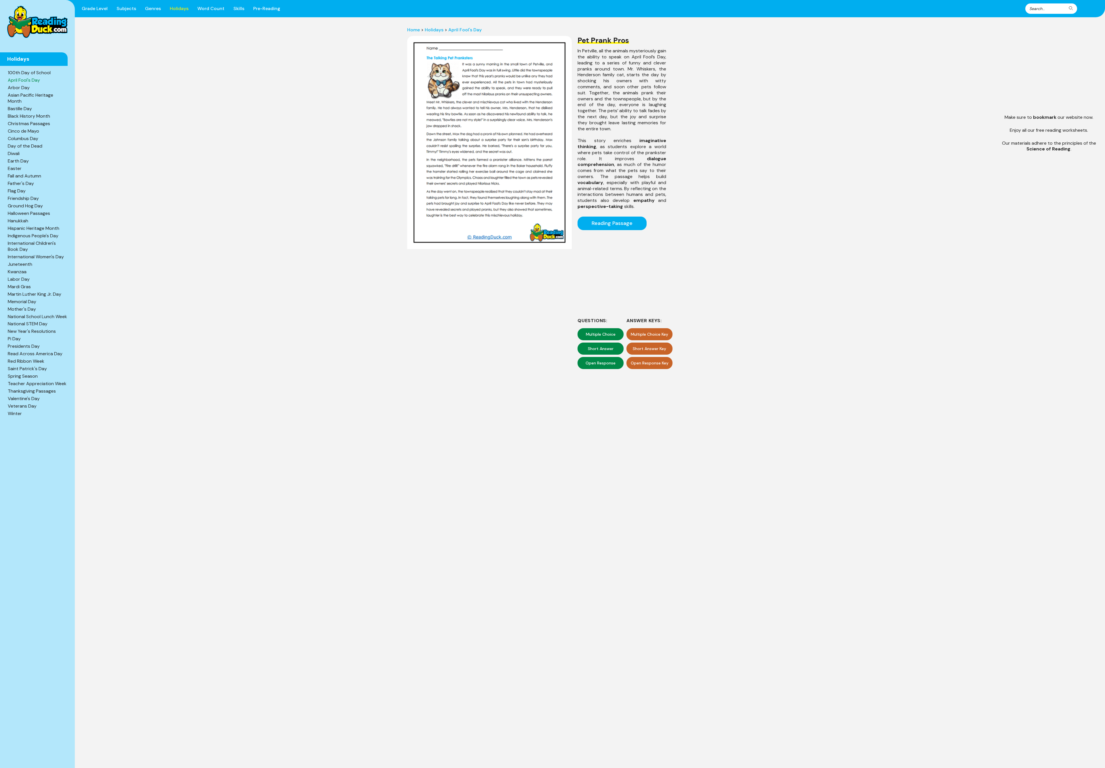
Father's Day (21, 183)
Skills (238, 8)
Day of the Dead (25, 146)
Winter (15, 413)
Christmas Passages (29, 124)
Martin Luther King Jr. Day (34, 294)
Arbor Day (19, 88)
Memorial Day (22, 302)
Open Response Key (649, 363)
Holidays (179, 8)
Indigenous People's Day (33, 236)
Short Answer (601, 348)
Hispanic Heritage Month (33, 228)
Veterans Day (22, 406)
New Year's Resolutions (32, 331)
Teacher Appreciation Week (37, 384)
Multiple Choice (601, 334)
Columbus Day (23, 138)
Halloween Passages (29, 213)
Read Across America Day (35, 354)
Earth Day (18, 161)
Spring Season (23, 376)
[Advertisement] (622, 273)
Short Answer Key (649, 348)
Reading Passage (612, 223)
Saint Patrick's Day (27, 369)
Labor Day (19, 279)
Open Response (601, 363)
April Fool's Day (24, 80)
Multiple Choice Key (649, 334)
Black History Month (29, 116)
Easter (15, 168)
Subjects (126, 8)
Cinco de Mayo (23, 131)
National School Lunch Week (37, 317)
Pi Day (14, 339)
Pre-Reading (266, 8)
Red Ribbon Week (26, 361)
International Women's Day (36, 257)
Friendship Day (23, 198)
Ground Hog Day (25, 206)
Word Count (210, 8)
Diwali (14, 153)
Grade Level (95, 8)
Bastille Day (20, 109)
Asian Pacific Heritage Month (30, 98)
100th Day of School (29, 73)
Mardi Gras (19, 287)
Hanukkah (18, 221)
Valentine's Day (24, 399)
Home (413, 30)
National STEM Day (27, 324)
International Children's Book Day (32, 246)
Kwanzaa (17, 272)
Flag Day (17, 191)
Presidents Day (24, 346)
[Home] (37, 22)
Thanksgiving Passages (32, 391)
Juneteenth (20, 264)
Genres (153, 8)
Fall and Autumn (24, 176)
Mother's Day (22, 309)
